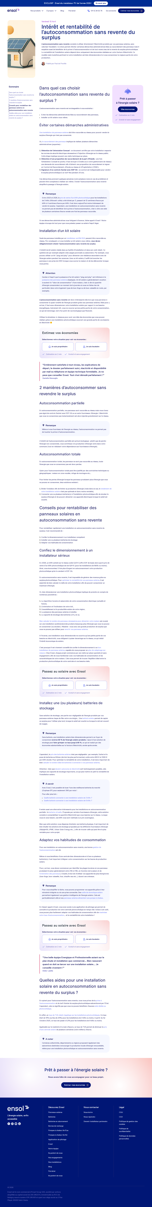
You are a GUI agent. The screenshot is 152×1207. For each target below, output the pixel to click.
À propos (50, 11)
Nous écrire (88, 1112)
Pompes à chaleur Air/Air (58, 1135)
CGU (121, 1112)
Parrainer (72, 11)
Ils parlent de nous (55, 1153)
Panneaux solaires (55, 1112)
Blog (62, 11)
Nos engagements (55, 1158)
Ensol (50, 1144)
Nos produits (35, 11)
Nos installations (54, 1162)
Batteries (51, 1117)
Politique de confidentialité (124, 1130)
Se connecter (111, 11)
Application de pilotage (57, 1139)
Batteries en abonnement (58, 1121)
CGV (121, 1117)
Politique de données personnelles (127, 1137)
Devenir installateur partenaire (95, 1121)
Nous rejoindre (89, 1117)
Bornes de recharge (55, 1126)
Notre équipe (53, 1149)
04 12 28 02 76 (96, 11)
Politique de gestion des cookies (128, 1122)
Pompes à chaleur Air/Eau (58, 1130)
